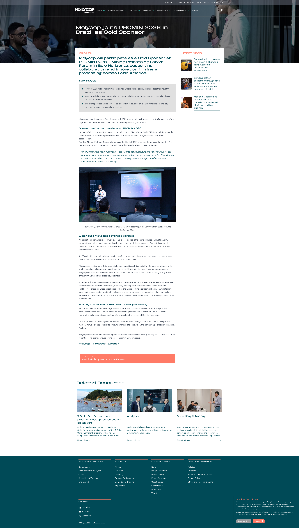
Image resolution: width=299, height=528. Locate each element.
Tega (96, 523)
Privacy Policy (194, 478)
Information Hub (180, 11)
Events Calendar (158, 478)
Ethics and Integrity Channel (185, 2)
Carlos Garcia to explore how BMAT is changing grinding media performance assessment (207, 65)
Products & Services (116, 11)
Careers (195, 11)
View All (154, 493)
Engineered (83, 482)
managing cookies (280, 515)
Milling (118, 467)
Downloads (156, 490)
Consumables (84, 467)
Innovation (147, 11)
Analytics (133, 416)
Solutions (133, 11)
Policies (191, 467)
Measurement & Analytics (89, 471)
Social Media (157, 486)
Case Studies (157, 482)
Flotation (119, 471)
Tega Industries (218, 2)
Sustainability (162, 11)
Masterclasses (157, 475)
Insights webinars (159, 471)
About (99, 11)
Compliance (193, 471)
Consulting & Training (191, 416)
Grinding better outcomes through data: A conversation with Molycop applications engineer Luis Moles (207, 83)
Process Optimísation (124, 478)
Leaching (119, 475)
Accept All (259, 521)
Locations (199, 2)
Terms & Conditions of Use (200, 475)
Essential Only (243, 521)
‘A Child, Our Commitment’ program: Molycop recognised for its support (99, 419)
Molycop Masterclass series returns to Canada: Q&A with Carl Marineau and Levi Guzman (206, 102)
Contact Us (208, 2)
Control (81, 475)
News (153, 467)
